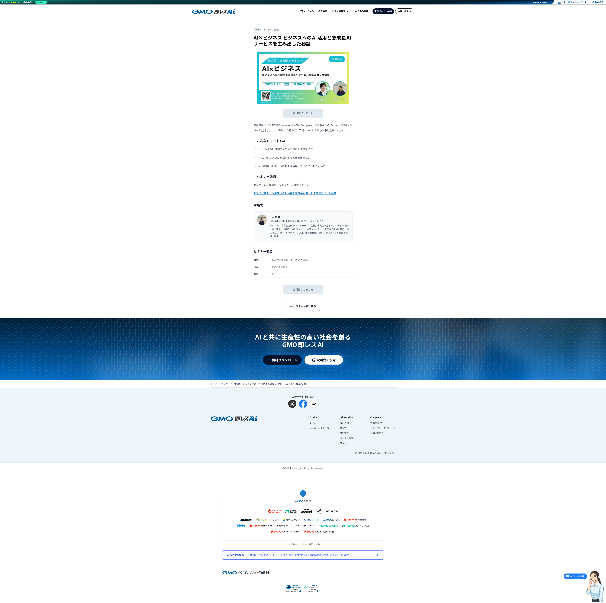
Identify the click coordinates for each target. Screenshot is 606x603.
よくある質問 (361, 11)
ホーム (312, 422)
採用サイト (314, 544)
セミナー (225, 384)
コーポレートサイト (296, 544)
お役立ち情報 (339, 11)
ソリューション (306, 11)
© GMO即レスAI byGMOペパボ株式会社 (375, 453)
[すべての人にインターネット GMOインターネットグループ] (584, 2)
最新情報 (344, 432)
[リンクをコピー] (314, 404)
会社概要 (374, 422)
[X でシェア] (292, 404)
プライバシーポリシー (381, 427)
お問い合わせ (404, 11)
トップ (214, 383)
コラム (343, 443)
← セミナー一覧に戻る (303, 306)
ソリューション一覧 (319, 427)
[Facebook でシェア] (303, 404)
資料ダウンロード (383, 11)
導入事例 (322, 11)
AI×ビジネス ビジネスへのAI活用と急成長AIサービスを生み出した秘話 (295, 193)
